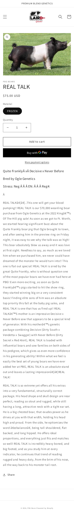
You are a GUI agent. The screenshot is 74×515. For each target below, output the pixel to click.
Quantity (8, 119)
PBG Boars (31, 508)
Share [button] (11, 474)
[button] (5, 17)
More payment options (37, 162)
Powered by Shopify (45, 508)
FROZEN (12, 111)
